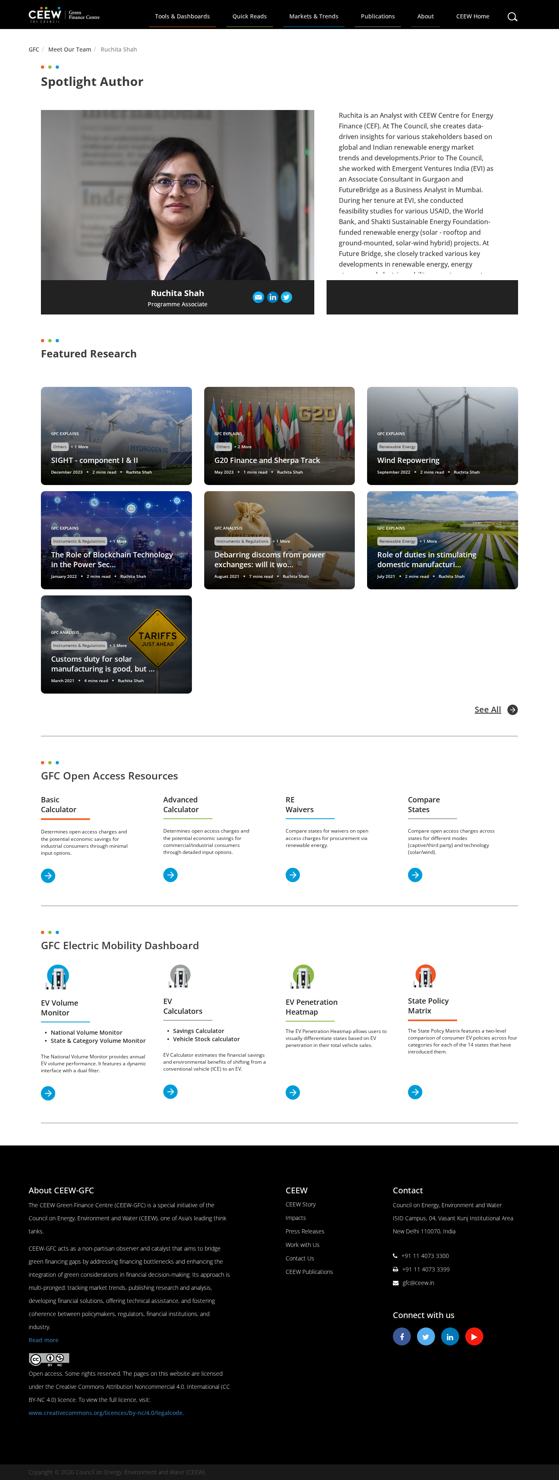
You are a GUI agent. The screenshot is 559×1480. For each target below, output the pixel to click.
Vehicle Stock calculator (206, 1039)
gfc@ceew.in (418, 1283)
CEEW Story (301, 1204)
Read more (44, 1340)
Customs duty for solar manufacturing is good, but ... (103, 664)
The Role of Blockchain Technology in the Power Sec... (112, 559)
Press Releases (305, 1231)
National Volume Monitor (86, 1032)
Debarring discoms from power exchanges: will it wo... (269, 559)
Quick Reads (249, 16)
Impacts (296, 1218)
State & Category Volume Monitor (98, 1040)
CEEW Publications (309, 1272)
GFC (34, 49)
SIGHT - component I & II (94, 460)
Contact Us (300, 1258)
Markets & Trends (313, 16)
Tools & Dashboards (182, 16)
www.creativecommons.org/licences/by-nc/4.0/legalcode (106, 1413)
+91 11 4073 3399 (426, 1269)
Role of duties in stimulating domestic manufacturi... (426, 559)
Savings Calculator (198, 1031)
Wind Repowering (408, 460)
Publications (378, 16)
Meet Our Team (69, 49)
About (425, 16)
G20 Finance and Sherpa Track (267, 460)
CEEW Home (472, 16)
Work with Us (303, 1245)
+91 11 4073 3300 (425, 1256)
